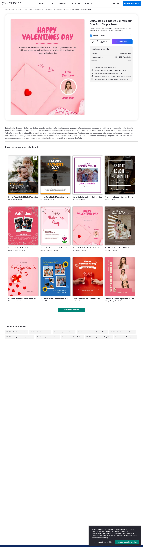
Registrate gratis (131, 3)
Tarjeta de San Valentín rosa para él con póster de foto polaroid (23, 248)
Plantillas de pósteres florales (64, 332)
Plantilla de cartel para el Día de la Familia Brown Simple (120, 248)
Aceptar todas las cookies (127, 542)
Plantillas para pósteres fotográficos (98, 337)
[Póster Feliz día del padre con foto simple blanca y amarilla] (56, 175)
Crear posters (22, 9)
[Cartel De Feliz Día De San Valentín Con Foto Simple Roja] (88, 276)
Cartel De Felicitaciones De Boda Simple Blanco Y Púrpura (88, 197)
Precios (88, 3)
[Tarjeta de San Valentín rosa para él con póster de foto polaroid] (23, 226)
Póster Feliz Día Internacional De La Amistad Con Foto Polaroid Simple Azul (56, 298)
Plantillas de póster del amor (40, 332)
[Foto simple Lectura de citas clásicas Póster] (120, 175)
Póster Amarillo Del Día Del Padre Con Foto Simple (23, 197)
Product (42, 3)
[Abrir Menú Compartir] (130, 35)
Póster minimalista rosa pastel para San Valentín (23, 298)
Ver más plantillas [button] (71, 310)
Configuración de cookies (102, 542)
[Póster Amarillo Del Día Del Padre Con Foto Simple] (23, 175)
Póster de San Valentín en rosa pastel (56, 248)
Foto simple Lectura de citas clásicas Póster (120, 197)
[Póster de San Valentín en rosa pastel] (56, 226)
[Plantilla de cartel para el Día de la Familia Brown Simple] (120, 226)
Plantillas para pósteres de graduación (19, 337)
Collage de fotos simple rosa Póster (119, 298)
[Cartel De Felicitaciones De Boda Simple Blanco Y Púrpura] (88, 175)
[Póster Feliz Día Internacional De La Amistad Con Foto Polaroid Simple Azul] (56, 276)
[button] (100, 41)
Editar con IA (124, 42)
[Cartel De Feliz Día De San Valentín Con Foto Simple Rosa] (88, 226)
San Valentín (49, 9)
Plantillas (62, 3)
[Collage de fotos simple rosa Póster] (120, 276)
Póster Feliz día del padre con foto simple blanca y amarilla (56, 197)
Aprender (76, 3)
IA (52, 3)
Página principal (10, 9)
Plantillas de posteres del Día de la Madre (92, 332)
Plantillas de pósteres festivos (72, 337)
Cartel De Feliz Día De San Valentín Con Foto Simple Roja (88, 298)
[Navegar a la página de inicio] (11, 3)
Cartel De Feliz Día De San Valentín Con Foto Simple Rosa (88, 248)
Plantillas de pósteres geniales (125, 337)
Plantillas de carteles (36, 9)
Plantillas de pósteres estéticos (47, 337)
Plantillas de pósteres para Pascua (122, 332)
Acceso (116, 3)
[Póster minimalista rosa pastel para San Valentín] (23, 276)
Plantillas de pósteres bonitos (16, 332)
